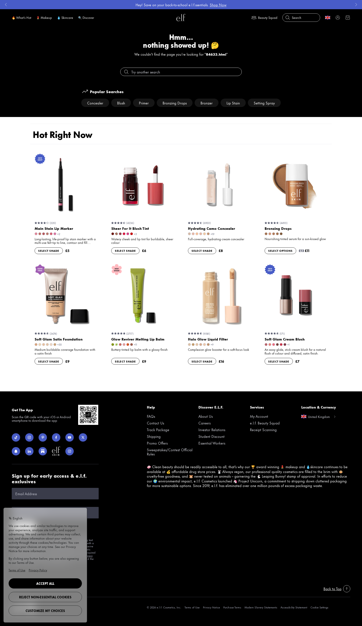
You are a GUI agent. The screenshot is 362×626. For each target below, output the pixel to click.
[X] (83, 437)
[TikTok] (16, 437)
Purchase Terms (232, 607)
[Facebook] (56, 437)
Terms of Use (192, 607)
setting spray (264, 102)
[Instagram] (29, 437)
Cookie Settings (319, 607)
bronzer (206, 102)
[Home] (181, 18)
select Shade (48, 250)
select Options (280, 250)
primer (144, 102)
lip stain (233, 102)
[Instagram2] (69, 451)
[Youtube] (69, 437)
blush (121, 102)
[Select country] (327, 18)
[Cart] (347, 17)
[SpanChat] (16, 451)
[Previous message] (5, 4)
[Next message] (356, 4)
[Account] (337, 18)
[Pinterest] (43, 437)
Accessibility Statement (294, 607)
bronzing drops (175, 102)
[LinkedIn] (29, 451)
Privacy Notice (211, 607)
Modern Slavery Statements (260, 607)
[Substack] (43, 451)
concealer (95, 102)
